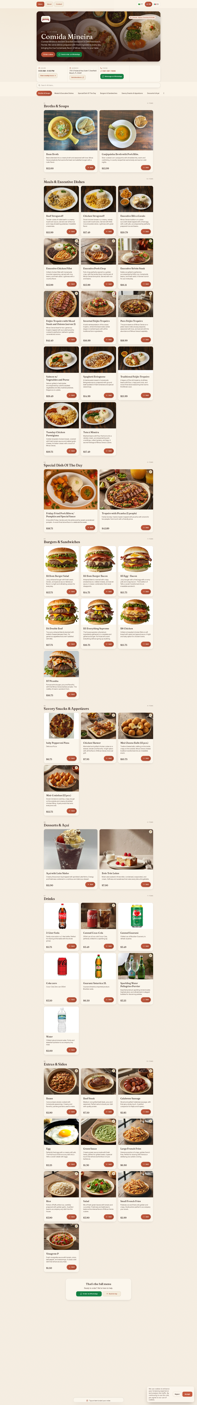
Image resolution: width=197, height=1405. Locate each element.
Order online (48, 54)
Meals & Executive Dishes (64, 93)
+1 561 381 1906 (108, 71)
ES (156, 4)
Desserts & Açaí (153, 93)
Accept (187, 1394)
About (49, 4)
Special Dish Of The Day (87, 93)
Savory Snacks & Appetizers (132, 93)
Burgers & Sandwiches (108, 93)
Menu (40, 4)
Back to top (113, 1294)
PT (140, 4)
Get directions (76, 77)
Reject (177, 1394)
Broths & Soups (44, 93)
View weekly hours (48, 75)
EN (148, 4)
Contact (59, 4)
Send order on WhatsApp (70, 54)
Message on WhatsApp (113, 76)
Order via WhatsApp (90, 1294)
